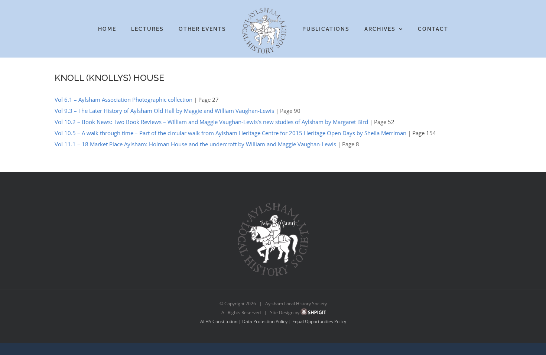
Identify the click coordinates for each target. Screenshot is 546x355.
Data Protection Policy (264, 321)
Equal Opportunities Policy (319, 321)
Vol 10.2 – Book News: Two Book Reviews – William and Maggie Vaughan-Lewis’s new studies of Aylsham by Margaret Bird (211, 122)
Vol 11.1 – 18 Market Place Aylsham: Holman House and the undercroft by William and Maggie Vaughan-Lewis (195, 144)
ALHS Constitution (218, 321)
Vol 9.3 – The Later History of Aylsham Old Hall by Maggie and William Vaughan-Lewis (164, 110)
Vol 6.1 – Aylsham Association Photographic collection (123, 99)
